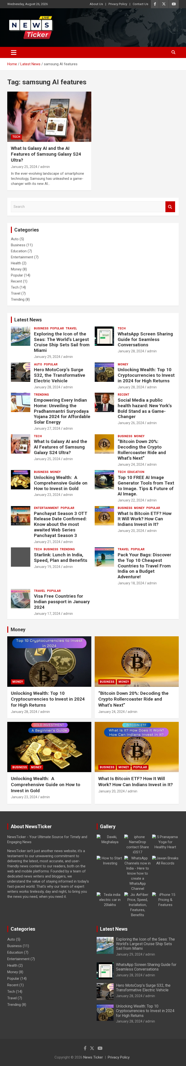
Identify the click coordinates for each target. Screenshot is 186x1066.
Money (16, 269)
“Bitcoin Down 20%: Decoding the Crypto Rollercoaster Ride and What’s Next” (142, 450)
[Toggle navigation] (13, 52)
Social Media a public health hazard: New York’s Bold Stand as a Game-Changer (145, 408)
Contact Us (140, 4)
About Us (96, 4)
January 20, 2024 (131, 531)
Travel (15, 293)
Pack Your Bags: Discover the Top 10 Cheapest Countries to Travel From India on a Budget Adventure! (144, 566)
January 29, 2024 (47, 357)
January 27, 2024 (47, 428)
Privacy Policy (117, 4)
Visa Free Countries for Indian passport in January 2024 (62, 601)
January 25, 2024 (24, 167)
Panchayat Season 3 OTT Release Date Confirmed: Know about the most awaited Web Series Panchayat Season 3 (60, 524)
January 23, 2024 (47, 495)
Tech (16, 136)
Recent (16, 281)
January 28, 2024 (131, 351)
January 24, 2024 (131, 464)
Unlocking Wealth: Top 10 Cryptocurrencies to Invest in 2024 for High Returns (146, 375)
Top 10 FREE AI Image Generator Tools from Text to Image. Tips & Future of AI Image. (146, 486)
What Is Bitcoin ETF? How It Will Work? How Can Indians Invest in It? (144, 519)
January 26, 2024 (131, 423)
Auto (15, 239)
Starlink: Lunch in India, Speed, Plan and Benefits (60, 557)
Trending (17, 299)
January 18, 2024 (131, 583)
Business (18, 245)
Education (19, 251)
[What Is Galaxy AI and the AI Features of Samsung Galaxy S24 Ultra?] (49, 116)
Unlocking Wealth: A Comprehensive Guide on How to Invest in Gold (60, 483)
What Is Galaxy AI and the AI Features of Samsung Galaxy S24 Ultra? (46, 154)
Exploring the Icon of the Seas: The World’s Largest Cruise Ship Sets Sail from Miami (62, 342)
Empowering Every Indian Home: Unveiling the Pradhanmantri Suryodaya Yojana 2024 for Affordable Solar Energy (62, 411)
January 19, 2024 (47, 567)
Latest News (28, 320)
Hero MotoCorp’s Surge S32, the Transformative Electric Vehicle (59, 375)
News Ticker (93, 1057)
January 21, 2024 (47, 542)
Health (16, 263)
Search (170, 206)
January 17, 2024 (47, 614)
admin (45, 167)
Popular (17, 275)
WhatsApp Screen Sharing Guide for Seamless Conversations (145, 339)
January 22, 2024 (131, 500)
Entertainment (22, 257)
